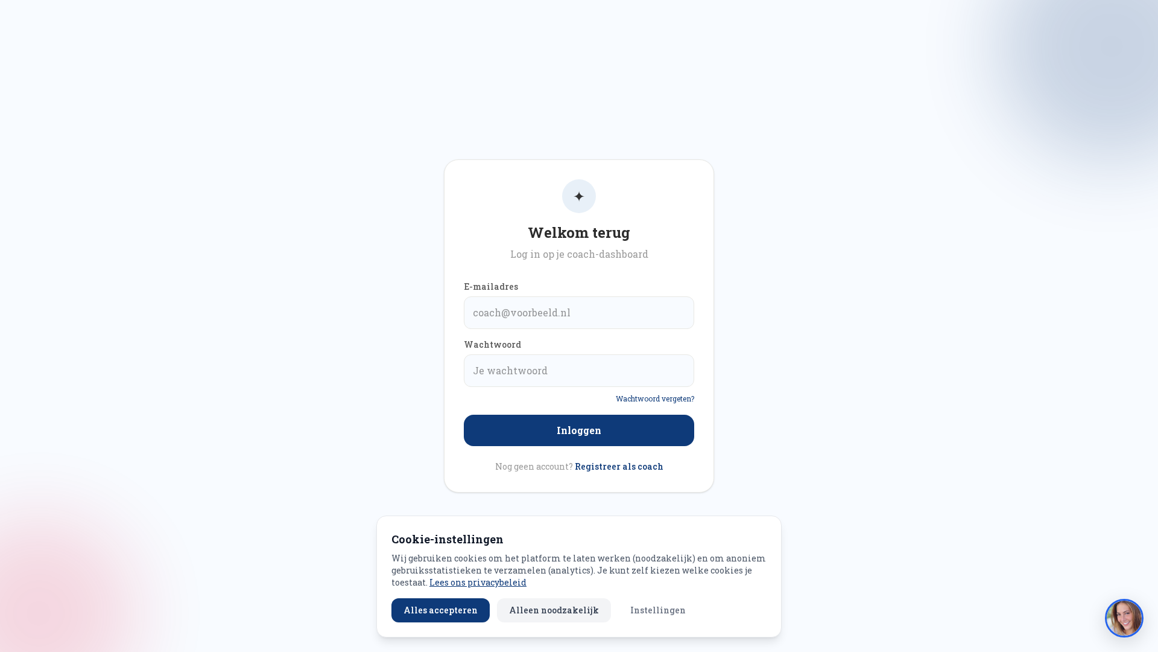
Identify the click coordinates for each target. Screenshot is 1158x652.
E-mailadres (491, 286)
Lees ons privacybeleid (478, 582)
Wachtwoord (492, 344)
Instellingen (658, 610)
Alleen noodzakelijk (554, 610)
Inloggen (579, 430)
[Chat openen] (1124, 618)
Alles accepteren (440, 610)
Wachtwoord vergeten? (655, 398)
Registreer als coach (619, 466)
